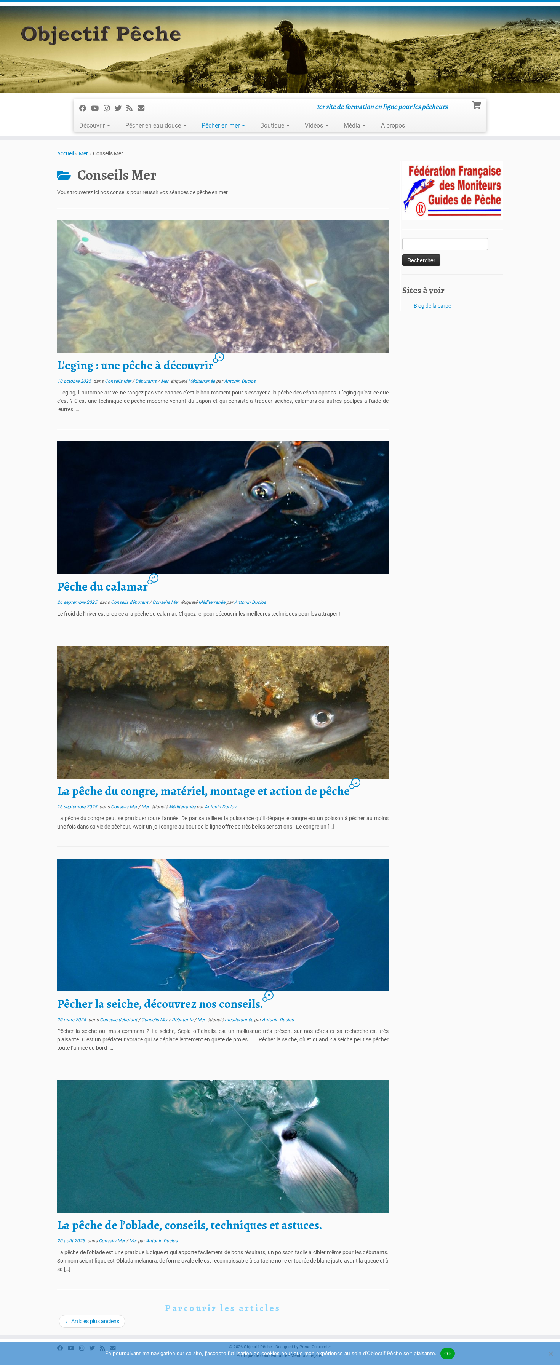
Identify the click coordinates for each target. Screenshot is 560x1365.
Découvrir (92, 125)
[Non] (550, 1353)
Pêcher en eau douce (153, 125)
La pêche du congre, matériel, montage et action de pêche (203, 790)
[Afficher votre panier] (477, 104)
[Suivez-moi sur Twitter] (120, 107)
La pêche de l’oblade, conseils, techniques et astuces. (189, 1225)
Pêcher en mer (221, 125)
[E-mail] (143, 107)
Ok (447, 1354)
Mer (83, 153)
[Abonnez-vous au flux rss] (132, 107)
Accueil (65, 153)
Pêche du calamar (102, 586)
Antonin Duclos (240, 381)
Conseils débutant (130, 602)
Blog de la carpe (432, 306)
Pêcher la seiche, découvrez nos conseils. (160, 1003)
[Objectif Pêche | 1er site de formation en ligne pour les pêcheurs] (280, 49)
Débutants (146, 381)
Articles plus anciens (92, 1321)
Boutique (273, 125)
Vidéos (315, 125)
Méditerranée (202, 381)
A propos (393, 125)
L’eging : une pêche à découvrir (135, 365)
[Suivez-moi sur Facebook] (85, 107)
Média (353, 125)
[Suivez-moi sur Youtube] (97, 107)
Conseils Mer (118, 381)
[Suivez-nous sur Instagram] (109, 107)
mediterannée (239, 1019)
